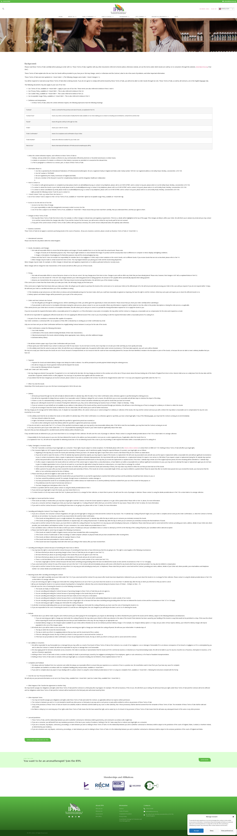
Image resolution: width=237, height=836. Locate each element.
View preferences (227, 831)
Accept (196, 831)
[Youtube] (78, 816)
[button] (233, 817)
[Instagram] (75, 816)
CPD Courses (139, 16)
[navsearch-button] (3, 9)
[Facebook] (69, 816)
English (225, 9)
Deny (211, 831)
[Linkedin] (72, 816)
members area (204, 9)
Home (61, 16)
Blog (176, 16)
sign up (214, 9)
